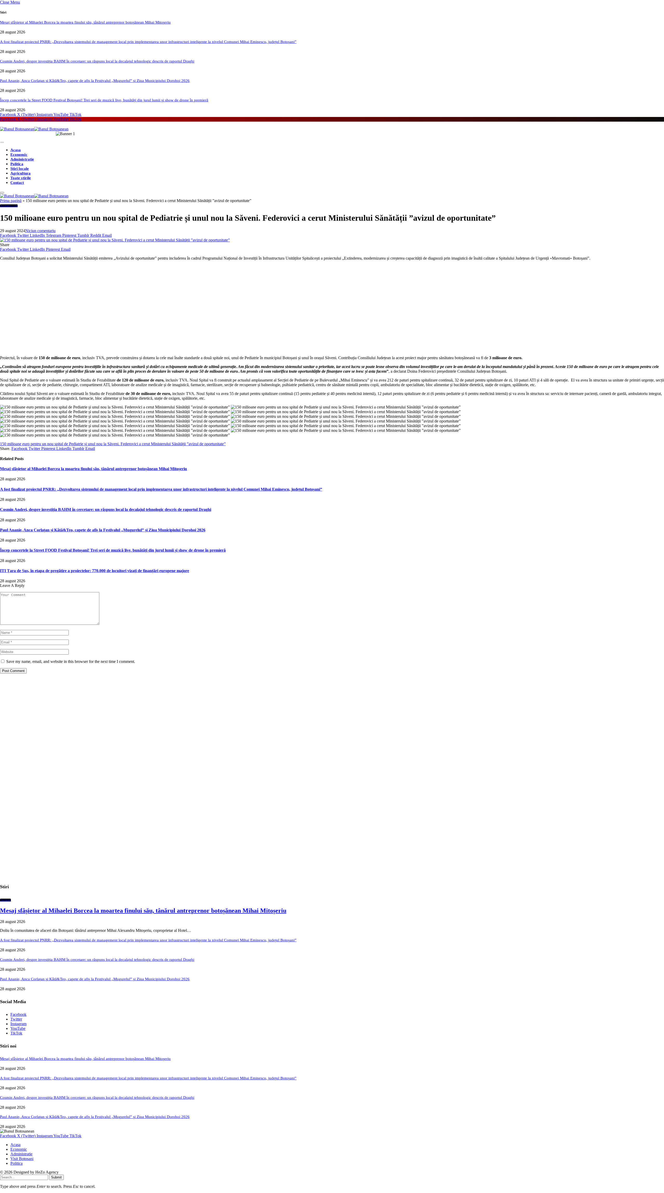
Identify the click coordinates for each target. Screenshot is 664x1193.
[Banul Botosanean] (34, 129)
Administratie (22, 159)
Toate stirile (20, 178)
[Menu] (2, 142)
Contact (17, 183)
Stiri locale (19, 169)
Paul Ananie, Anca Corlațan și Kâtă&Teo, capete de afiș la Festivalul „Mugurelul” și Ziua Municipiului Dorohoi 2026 (95, 81)
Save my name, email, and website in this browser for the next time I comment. (70, 661)
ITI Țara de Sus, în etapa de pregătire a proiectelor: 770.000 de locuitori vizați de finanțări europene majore (94, 570)
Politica (16, 164)
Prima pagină (11, 200)
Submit (56, 1177)
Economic (18, 154)
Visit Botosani (21, 1158)
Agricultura (20, 173)
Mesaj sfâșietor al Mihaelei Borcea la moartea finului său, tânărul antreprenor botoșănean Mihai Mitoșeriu (85, 22)
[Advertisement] (155, 310)
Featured (5, 900)
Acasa (15, 150)
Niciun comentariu (40, 230)
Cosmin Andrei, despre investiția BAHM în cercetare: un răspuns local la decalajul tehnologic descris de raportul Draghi (97, 61)
